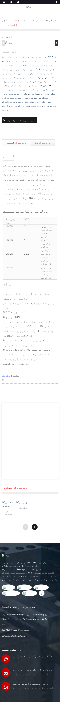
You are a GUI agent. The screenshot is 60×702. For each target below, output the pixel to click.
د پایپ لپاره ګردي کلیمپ (15, 579)
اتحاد (12, 24)
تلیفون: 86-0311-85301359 (16, 629)
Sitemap (20, 569)
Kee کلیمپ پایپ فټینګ (41, 572)
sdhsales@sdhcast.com (14, 636)
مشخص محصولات (8, 569)
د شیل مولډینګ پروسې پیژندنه (32, 670)
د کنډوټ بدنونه (8, 512)
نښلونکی (6, 376)
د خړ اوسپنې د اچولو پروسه (30, 683)
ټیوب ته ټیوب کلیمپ (40, 579)
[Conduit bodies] (8, 504)
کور (4, 19)
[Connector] (22, 502)
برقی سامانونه (44, 19)
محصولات (19, 19)
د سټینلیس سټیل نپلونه (14, 572)
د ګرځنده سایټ (33, 569)
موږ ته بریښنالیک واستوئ (21, 120)
